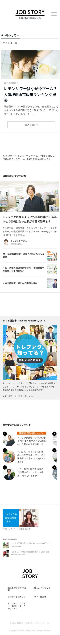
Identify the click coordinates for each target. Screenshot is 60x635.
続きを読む (30, 124)
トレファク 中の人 (19, 241)
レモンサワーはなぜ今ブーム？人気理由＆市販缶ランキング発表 (30, 94)
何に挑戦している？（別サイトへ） (20, 396)
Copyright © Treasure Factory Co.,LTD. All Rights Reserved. (30, 630)
